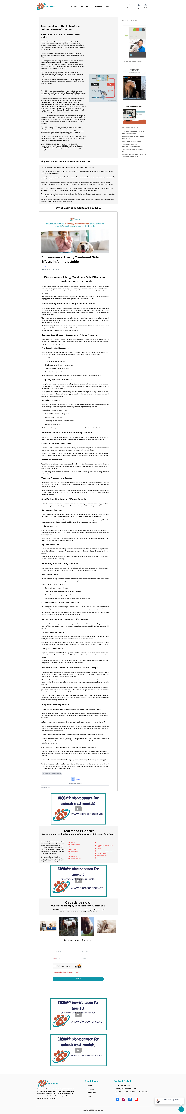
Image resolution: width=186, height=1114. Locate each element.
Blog (107, 6)
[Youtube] (136, 1099)
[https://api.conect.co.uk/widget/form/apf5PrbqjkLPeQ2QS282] (134, 83)
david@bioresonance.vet (125, 1089)
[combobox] (55, 958)
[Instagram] (124, 1099)
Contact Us (97, 6)
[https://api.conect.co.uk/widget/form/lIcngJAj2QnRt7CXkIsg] (134, 42)
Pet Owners (85, 6)
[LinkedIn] (130, 1099)
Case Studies (45, 267)
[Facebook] (118, 1099)
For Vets (74, 6)
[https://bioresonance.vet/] (46, 6)
